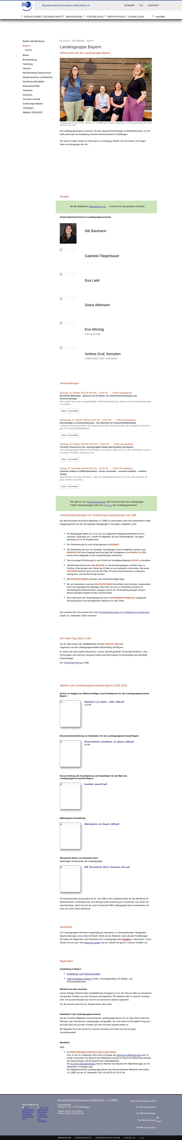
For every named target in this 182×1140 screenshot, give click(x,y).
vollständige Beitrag (73, 663)
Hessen (27, 68)
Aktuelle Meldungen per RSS (143, 1101)
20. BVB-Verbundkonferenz (83, 1064)
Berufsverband (32, 16)
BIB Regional (74, 16)
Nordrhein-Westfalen (34, 81)
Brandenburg (30, 59)
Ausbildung (136, 16)
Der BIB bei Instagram (146, 1127)
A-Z (141, 5)
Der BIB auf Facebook (146, 1107)
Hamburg (28, 64)
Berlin (26, 55)
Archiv (28, 50)
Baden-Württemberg (33, 41)
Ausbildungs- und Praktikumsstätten (83, 974)
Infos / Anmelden (69, 411)
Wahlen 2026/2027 (33, 112)
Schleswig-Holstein (33, 103)
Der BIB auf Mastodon (146, 1113)
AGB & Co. (130, 1138)
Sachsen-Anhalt (31, 99)
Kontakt (153, 5)
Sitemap (129, 5)
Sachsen (27, 95)
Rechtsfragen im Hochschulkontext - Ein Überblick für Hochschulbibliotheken (98, 423)
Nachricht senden (92, 942)
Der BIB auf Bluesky (147, 1120)
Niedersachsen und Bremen (38, 77)
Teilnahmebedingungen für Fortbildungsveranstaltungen (124, 612)
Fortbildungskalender (96, 502)
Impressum (64, 1138)
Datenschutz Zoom (108, 1138)
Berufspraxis (116, 16)
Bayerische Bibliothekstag (129, 1055)
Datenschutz (83, 1138)
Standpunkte (53, 16)
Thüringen (28, 108)
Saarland (27, 90)
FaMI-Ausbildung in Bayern (79, 979)
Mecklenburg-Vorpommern (37, 72)
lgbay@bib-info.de (97, 206)
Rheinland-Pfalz (31, 86)
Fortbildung (95, 16)
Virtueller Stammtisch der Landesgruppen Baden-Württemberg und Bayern (96, 447)
